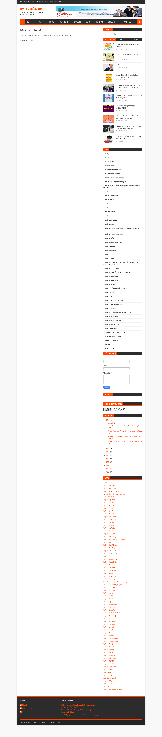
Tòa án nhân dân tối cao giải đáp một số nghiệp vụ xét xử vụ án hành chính (80, 711)
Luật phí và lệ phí (111, 258)
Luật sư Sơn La (108, 593)
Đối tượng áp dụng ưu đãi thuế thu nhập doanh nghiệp (124, 437)
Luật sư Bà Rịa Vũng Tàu (111, 491)
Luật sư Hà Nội (108, 653)
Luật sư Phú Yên (108, 556)
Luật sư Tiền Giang (109, 520)
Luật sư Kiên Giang (109, 522)
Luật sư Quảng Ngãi (110, 562)
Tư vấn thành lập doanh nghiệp (114, 494)
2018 (107, 465)
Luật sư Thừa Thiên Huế (111, 613)
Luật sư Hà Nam (108, 650)
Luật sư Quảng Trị (109, 610)
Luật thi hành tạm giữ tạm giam (116, 288)
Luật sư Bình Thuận (110, 545)
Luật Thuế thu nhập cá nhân (115, 300)
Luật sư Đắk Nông (109, 571)
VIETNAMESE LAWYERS (29, 2)
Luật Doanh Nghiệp (111, 196)
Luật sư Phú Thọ (109, 633)
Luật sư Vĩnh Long (109, 537)
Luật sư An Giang (109, 534)
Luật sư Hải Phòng (109, 661)
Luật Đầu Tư (109, 208)
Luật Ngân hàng (110, 250)
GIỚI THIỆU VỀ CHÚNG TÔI (113, 170)
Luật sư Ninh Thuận (110, 554)
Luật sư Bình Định (109, 542)
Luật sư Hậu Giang (109, 517)
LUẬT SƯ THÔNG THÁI (31, 8)
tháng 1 (110, 423)
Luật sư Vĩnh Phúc (109, 647)
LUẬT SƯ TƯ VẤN (110, 284)
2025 (108, 449)
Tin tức (107, 344)
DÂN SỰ (41, 22)
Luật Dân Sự (109, 192)
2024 (108, 452)
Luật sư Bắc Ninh (109, 621)
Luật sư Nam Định (109, 670)
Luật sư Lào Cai (108, 627)
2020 (108, 459)
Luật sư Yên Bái (108, 644)
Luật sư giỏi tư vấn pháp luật (113, 585)
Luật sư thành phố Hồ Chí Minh (114, 539)
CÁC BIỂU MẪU (109, 162)
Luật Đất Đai (109, 200)
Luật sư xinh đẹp (121, 65)
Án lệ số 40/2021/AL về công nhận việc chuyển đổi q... (125, 443)
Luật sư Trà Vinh (109, 531)
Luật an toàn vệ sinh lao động (115, 182)
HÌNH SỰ (51, 22)
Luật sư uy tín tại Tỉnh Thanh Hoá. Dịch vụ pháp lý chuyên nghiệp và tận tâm (78, 706)
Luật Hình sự (107, 675)
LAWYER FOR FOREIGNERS (112, 174)
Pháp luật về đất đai (112, 340)
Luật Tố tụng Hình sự (112, 324)
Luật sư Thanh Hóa (110, 607)
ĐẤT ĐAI (88, 22)
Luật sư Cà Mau (108, 508)
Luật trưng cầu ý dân (112, 328)
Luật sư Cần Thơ (108, 511)
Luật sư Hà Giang (109, 579)
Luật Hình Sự (109, 224)
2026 (108, 420)
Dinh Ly (25, 705)
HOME (21, 2)
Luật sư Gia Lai (108, 573)
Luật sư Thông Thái (54, 722)
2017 (107, 469)
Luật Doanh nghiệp (109, 678)
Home (105, 483)
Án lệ (107, 154)
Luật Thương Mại (111, 308)
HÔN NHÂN (99, 22)
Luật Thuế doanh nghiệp (113, 304)
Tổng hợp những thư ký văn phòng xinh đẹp (118, 582)
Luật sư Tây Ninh (109, 500)
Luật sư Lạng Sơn (109, 630)
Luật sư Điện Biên (109, 599)
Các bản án (108, 158)
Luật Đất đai (107, 687)
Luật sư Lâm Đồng (109, 576)
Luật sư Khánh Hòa (110, 551)
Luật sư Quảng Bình (110, 605)
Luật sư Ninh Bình (109, 667)
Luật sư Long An (108, 525)
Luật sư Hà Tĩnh (108, 596)
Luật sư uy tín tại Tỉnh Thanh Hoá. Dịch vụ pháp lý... (124, 427)
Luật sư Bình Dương (110, 488)
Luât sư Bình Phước (110, 497)
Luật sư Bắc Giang (109, 616)
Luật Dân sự (107, 672)
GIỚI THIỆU (30, 22)
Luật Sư (24, 712)
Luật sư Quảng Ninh (110, 636)
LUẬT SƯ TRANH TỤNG (111, 280)
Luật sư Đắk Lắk (108, 565)
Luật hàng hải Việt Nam (113, 216)
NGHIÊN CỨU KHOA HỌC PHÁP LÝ (115, 332)
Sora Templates (32, 722)
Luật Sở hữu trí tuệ (112, 268)
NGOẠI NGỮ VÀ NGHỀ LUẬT (113, 336)
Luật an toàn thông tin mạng (115, 178)
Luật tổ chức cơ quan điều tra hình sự (118, 312)
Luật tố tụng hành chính (113, 320)
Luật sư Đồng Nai (109, 486)
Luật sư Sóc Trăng (109, 528)
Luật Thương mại (109, 681)
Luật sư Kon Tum (109, 568)
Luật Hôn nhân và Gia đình (114, 234)
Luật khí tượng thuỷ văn (113, 242)
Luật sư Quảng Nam (110, 559)
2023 (108, 455)
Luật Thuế (108, 296)
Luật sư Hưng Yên (109, 655)
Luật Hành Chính (111, 220)
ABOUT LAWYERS (49, 2)
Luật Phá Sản (109, 254)
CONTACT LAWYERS (58, 2)
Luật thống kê (110, 292)
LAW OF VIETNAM (40, 2)
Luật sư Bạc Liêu (108, 503)
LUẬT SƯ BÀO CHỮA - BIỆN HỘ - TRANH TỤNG (118, 272)
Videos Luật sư (110, 348)
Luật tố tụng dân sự (112, 316)
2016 (107, 472)
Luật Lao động (110, 246)
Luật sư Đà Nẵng (109, 548)
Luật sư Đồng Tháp (109, 514)
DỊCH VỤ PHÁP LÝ (110, 166)
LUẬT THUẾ (127, 22)
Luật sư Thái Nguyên (110, 638)
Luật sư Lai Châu (109, 588)
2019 (107, 462)
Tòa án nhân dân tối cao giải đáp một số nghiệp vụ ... (125, 432)
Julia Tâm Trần (27, 708)
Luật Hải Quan (110, 212)
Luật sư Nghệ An (109, 602)
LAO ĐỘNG (77, 22)
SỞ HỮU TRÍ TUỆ (113, 22)
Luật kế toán (109, 238)
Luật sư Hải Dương (109, 658)
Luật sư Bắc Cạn (108, 619)
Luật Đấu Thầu (110, 204)
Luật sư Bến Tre (108, 505)
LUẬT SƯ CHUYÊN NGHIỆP (113, 276)
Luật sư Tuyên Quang (110, 641)
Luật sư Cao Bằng (109, 624)
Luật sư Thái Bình (109, 664)
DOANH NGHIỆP (64, 22)
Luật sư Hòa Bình (109, 590)
